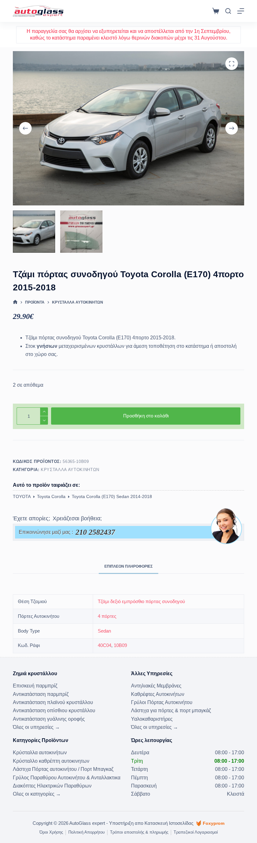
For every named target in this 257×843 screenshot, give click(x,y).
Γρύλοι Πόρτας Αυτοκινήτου (161, 702)
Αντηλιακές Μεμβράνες (156, 685)
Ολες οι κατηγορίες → (37, 794)
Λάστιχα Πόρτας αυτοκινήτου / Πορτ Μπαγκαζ (63, 769)
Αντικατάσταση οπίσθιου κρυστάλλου (54, 710)
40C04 (104, 645)
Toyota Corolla (51, 496)
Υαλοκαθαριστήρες (152, 719)
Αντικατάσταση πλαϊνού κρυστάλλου (53, 702)
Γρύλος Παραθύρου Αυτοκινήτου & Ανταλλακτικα (66, 777)
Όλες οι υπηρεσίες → (36, 727)
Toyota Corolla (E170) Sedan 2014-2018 (112, 496)
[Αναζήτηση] (228, 11)
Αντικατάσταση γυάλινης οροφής (49, 719)
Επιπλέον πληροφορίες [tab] (128, 566)
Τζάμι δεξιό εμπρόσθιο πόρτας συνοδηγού (141, 601)
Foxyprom (213, 823)
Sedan (104, 631)
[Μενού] (240, 11)
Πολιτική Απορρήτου (86, 832)
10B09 (120, 645)
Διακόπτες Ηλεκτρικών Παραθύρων (52, 785)
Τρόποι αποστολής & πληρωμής (139, 832)
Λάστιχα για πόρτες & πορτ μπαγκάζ (171, 710)
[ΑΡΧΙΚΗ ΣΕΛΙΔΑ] (15, 302)
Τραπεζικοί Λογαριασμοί (196, 832)
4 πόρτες (107, 616)
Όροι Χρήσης (51, 832)
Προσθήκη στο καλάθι (146, 415)
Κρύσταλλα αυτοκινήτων (70, 469)
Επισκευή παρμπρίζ (35, 685)
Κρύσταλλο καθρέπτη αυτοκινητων (51, 761)
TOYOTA (22, 496)
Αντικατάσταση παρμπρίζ (41, 694)
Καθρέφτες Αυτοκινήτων (157, 694)
